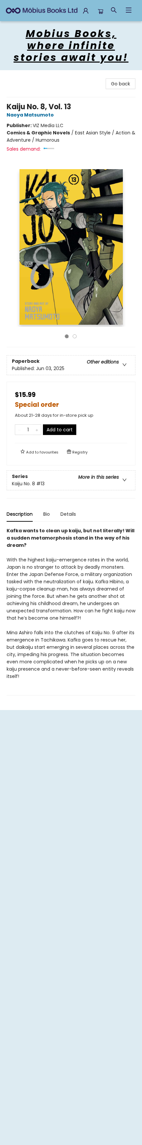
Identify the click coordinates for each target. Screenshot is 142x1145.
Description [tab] (20, 514)
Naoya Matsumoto (30, 115)
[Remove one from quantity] (19, 429)
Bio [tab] (46, 514)
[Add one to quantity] (37, 429)
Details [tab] (68, 514)
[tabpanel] (71, 611)
